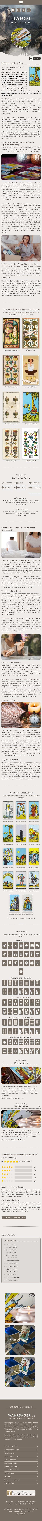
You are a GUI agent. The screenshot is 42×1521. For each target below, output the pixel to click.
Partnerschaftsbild (11, 1466)
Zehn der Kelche (11, 1269)
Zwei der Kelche (11, 1247)
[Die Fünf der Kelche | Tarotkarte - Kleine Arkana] (21, 1128)
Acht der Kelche (11, 1263)
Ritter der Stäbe (10, 1460)
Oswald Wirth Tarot (11, 1470)
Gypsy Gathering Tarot (11, 350)
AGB (10, 1511)
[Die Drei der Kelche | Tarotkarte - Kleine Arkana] (21, 1084)
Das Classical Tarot (11, 1456)
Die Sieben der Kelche (8, 867)
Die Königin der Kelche (15, 914)
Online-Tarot (9, 1473)
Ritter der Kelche (11, 1275)
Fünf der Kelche (21, 1106)
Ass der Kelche (11, 1244)
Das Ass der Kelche (8, 821)
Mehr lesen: (13, 1098)
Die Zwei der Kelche (21, 821)
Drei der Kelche (21, 1063)
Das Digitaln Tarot (11, 1446)
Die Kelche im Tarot (10, 1240)
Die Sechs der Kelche (34, 844)
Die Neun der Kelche (34, 867)
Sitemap (17, 1511)
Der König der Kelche (27, 914)
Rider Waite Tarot (31, 424)
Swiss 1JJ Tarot (31, 461)
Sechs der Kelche (12, 1258)
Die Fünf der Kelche (21, 844)
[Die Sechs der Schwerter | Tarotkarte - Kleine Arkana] (20, 1308)
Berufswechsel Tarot (11, 1480)
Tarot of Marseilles (11, 387)
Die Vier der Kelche (8, 844)
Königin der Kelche (12, 1277)
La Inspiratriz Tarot (31, 387)
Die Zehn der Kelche (8, 891)
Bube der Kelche (12, 1272)
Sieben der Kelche (12, 1261)
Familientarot (9, 1453)
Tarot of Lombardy (11, 424)
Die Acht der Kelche (21, 867)
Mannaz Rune (9, 1483)
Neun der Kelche (12, 1266)
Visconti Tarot (30, 350)
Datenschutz (27, 1511)
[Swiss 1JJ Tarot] (20, 1372)
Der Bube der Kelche (21, 891)
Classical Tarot (11, 461)
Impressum (21, 1514)
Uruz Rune (8, 1477)
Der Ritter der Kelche (34, 891)
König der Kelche (12, 1280)
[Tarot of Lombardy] (20, 1340)
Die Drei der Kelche (34, 821)
